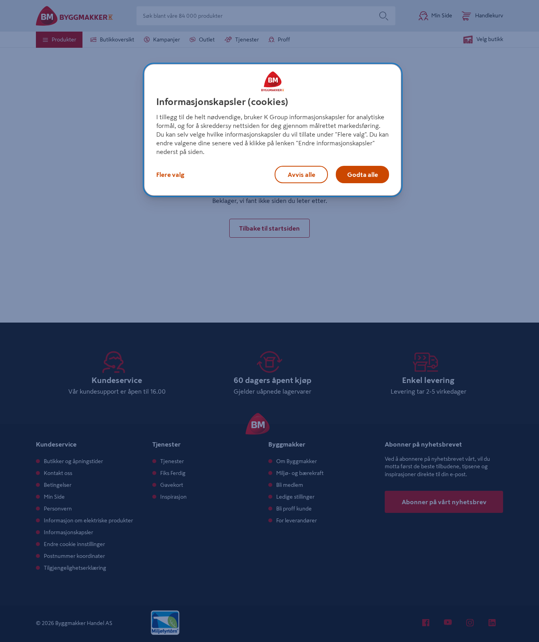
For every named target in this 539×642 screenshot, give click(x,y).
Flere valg (170, 174)
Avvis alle (301, 174)
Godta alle (362, 174)
